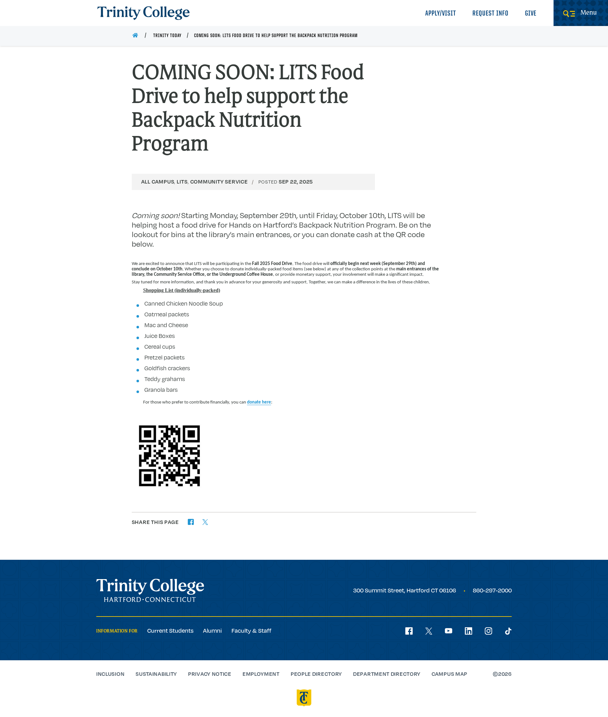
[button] (191, 522)
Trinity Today (167, 35)
